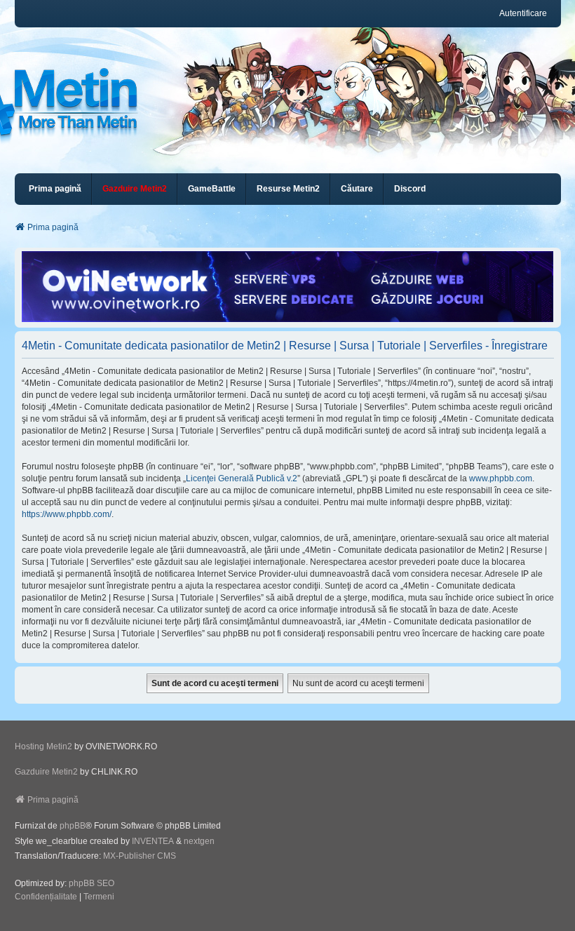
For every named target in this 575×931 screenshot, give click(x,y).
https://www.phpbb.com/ (66, 514)
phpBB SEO (91, 883)
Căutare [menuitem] (357, 189)
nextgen (199, 841)
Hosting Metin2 (43, 746)
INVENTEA (153, 841)
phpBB (73, 826)
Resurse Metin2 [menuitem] (288, 189)
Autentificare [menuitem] (523, 13)
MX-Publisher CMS (139, 856)
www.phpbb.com (500, 478)
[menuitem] (134, 189)
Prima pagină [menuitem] (55, 189)
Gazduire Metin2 (46, 772)
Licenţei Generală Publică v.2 (241, 478)
